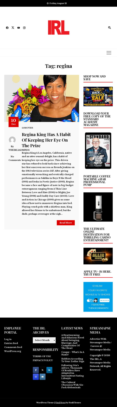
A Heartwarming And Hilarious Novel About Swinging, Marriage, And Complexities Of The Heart (72, 341)
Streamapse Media (100, 362)
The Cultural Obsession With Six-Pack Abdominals (72, 385)
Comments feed (13, 347)
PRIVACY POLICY (43, 360)
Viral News (60, 403)
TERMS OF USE (42, 356)
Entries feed (11, 343)
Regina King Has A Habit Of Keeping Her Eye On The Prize (46, 139)
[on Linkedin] (49, 370)
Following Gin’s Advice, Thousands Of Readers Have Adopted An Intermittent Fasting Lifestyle (72, 372)
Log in (8, 339)
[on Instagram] (36, 377)
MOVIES (28, 128)
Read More (66, 222)
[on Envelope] (43, 377)
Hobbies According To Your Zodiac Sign (72, 360)
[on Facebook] (36, 370)
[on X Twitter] (43, 370)
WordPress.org (12, 351)
